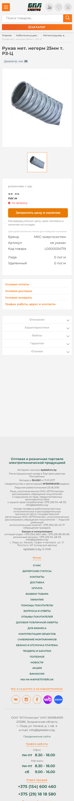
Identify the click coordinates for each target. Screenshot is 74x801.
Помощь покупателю (37, 605)
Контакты (37, 577)
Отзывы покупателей (37, 616)
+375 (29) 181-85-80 (58, 534)
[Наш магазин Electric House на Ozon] (58, 699)
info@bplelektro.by (37, 504)
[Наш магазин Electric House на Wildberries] (47, 699)
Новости (37, 662)
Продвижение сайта (37, 736)
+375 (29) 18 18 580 (37, 794)
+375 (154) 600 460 (37, 786)
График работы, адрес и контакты (30, 304)
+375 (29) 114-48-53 (55, 502)
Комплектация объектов (37, 634)
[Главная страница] (34, 7)
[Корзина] (68, 7)
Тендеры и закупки (37, 651)
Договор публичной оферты (37, 622)
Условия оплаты (17, 284)
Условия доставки (18, 291)
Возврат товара (37, 594)
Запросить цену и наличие (38, 213)
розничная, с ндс (20, 186)
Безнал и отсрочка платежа (37, 645)
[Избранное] (58, 7)
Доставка (37, 582)
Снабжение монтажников (37, 639)
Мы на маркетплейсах (37, 679)
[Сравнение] (49, 7)
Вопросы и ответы (37, 611)
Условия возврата (18, 297)
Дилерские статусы (37, 571)
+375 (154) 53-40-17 (54, 524)
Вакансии (37, 673)
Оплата (37, 588)
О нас (37, 565)
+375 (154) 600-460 (35, 534)
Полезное (37, 656)
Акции (37, 668)
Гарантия (37, 599)
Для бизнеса (37, 628)
